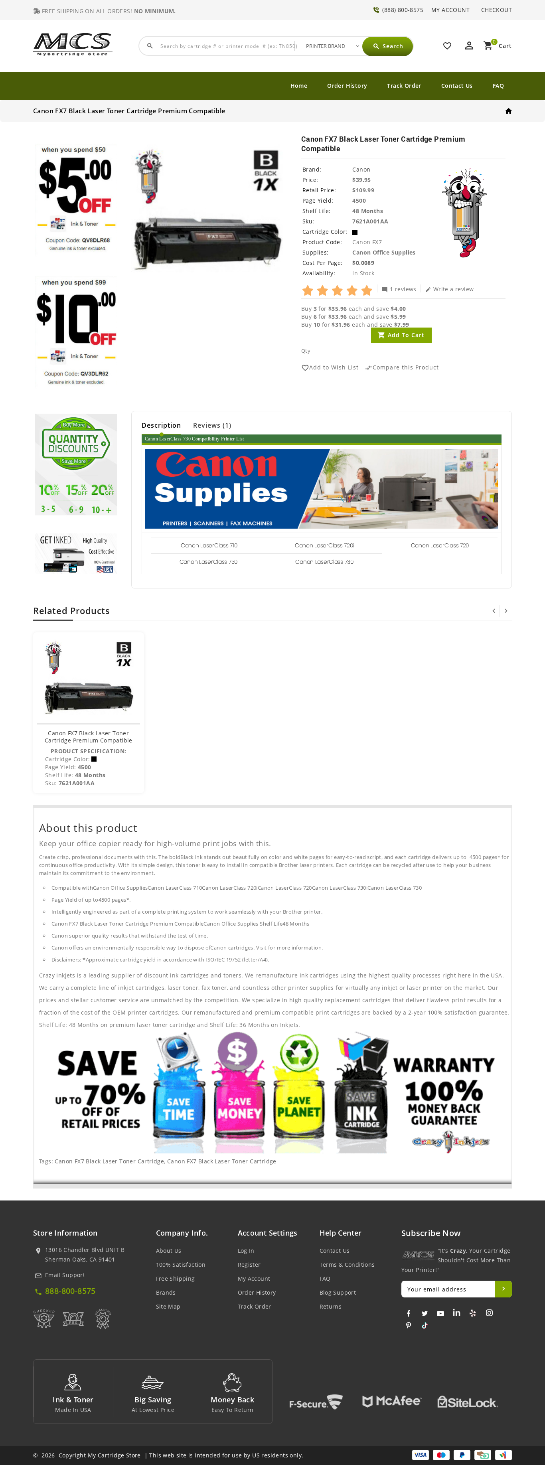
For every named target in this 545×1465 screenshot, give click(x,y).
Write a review (449, 288)
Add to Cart (406, 335)
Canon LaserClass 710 (209, 545)
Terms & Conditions (347, 1264)
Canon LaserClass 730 (324, 562)
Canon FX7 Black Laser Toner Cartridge (109, 1161)
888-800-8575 (70, 1290)
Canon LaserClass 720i (324, 545)
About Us (169, 1250)
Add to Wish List (330, 367)
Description (161, 425)
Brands (166, 1292)
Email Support (65, 1275)
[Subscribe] (503, 1289)
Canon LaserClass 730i (209, 562)
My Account (254, 1278)
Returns (331, 1306)
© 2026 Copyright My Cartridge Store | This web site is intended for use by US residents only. (168, 1455)
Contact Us (457, 85)
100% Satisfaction (181, 1264)
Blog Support (338, 1292)
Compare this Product (402, 367)
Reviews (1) (212, 425)
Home (299, 85)
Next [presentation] (506, 611)
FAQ (498, 85)
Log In (246, 1250)
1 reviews (399, 288)
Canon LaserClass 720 (440, 545)
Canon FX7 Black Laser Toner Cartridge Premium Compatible (88, 736)
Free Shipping (175, 1278)
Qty (305, 350)
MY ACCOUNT (450, 10)
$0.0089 (363, 263)
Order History (347, 85)
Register (249, 1264)
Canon (361, 169)
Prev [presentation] (494, 611)
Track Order (404, 85)
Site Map (168, 1306)
